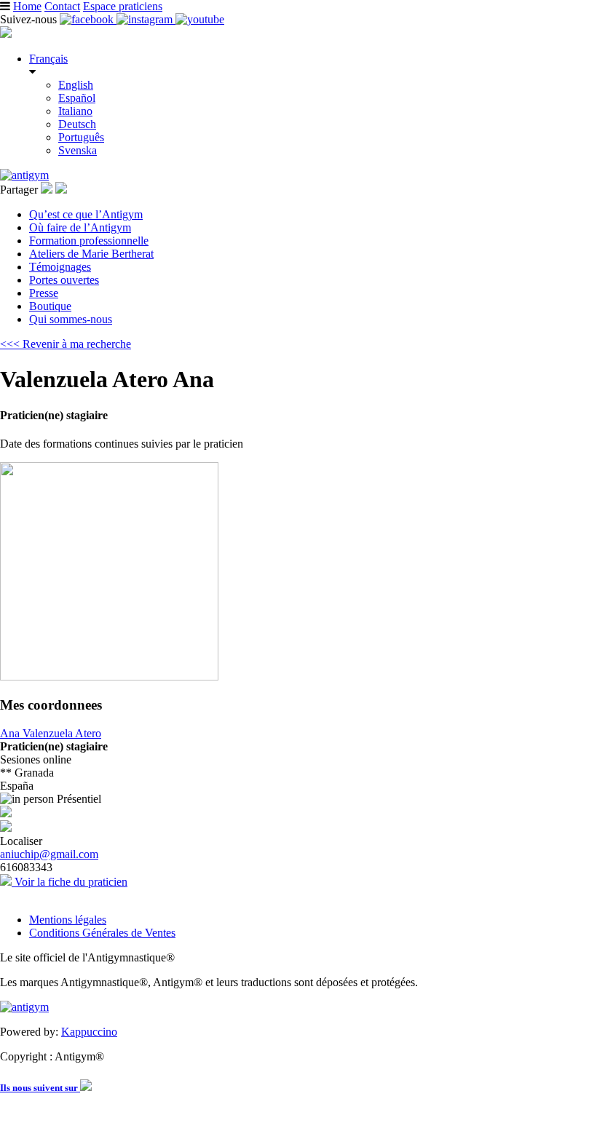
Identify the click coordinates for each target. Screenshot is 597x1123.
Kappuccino (89, 1031)
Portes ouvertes (64, 280)
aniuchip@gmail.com (49, 854)
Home (27, 6)
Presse (43, 293)
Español (76, 98)
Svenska (77, 150)
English (75, 85)
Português (81, 137)
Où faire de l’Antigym (80, 227)
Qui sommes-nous (70, 319)
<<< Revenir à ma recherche (65, 344)
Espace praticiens (122, 6)
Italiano (75, 111)
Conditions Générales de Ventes (102, 932)
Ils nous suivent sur (40, 1087)
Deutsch (77, 124)
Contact (62, 6)
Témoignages (60, 267)
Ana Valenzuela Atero (50, 733)
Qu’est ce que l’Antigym (86, 214)
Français (48, 58)
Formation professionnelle (89, 240)
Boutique (50, 306)
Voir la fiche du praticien (69, 882)
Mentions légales (67, 919)
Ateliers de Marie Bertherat (91, 253)
